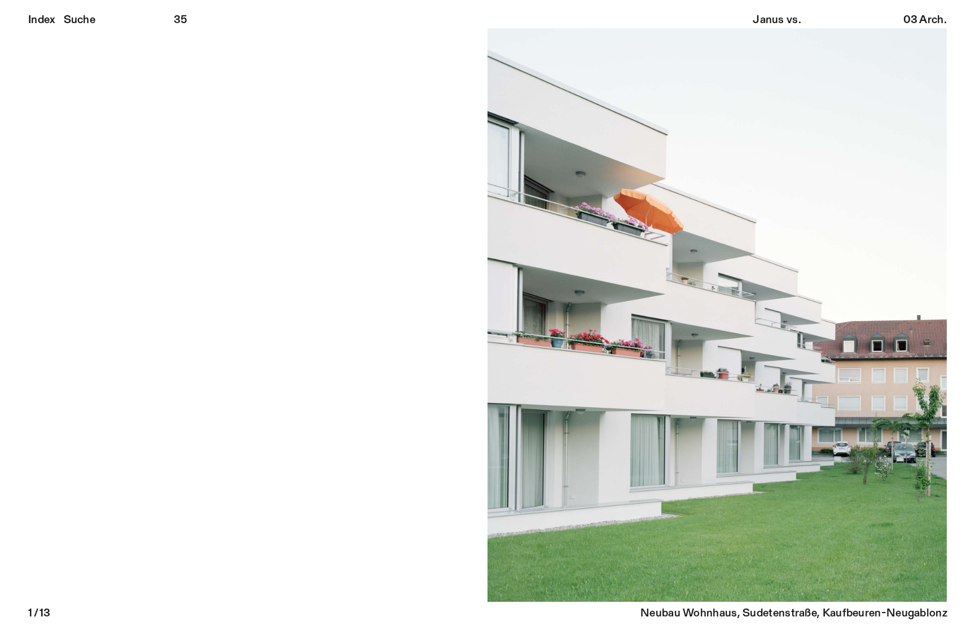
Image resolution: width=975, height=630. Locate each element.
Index (41, 20)
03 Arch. (925, 20)
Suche (80, 20)
